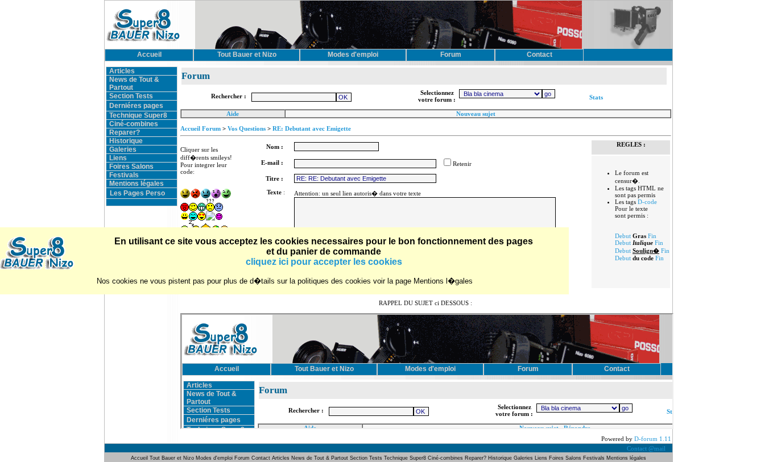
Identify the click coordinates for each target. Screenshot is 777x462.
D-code (647, 201)
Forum (242, 458)
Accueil (140, 458)
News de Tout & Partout (319, 458)
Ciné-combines (133, 124)
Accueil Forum (200, 128)
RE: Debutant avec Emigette (311, 128)
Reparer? (124, 132)
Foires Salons (131, 166)
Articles (122, 71)
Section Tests (131, 96)
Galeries (123, 149)
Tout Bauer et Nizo (172, 458)
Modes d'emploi (214, 458)
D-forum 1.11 (652, 438)
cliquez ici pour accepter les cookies (324, 262)
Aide (232, 113)
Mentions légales (136, 184)
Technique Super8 (138, 115)
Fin (652, 235)
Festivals (124, 175)
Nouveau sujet (475, 113)
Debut (623, 235)
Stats (596, 97)
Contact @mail (647, 448)
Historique (126, 141)
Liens (118, 158)
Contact (260, 458)
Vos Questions (247, 128)
